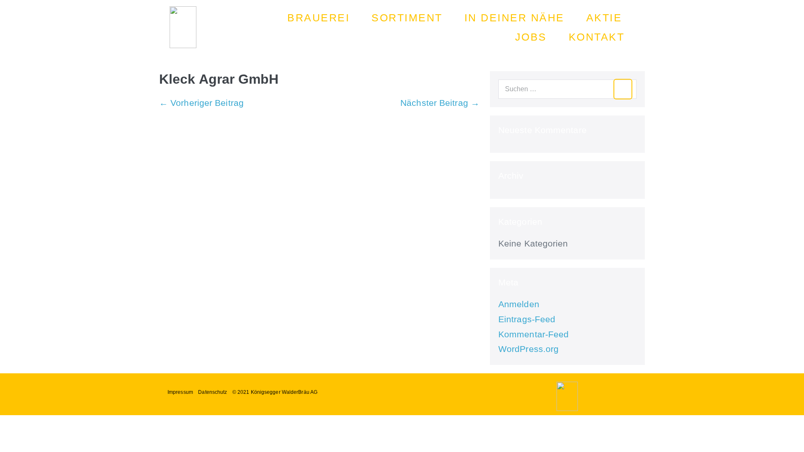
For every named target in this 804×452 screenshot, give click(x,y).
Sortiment (407, 17)
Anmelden (518, 304)
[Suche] (622, 89)
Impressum (180, 392)
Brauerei (318, 17)
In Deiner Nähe (514, 17)
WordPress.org (528, 349)
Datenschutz (212, 392)
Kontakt (597, 37)
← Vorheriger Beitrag (201, 103)
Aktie (604, 17)
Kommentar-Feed (533, 334)
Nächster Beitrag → (439, 103)
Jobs (531, 37)
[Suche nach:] (567, 88)
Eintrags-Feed (526, 319)
